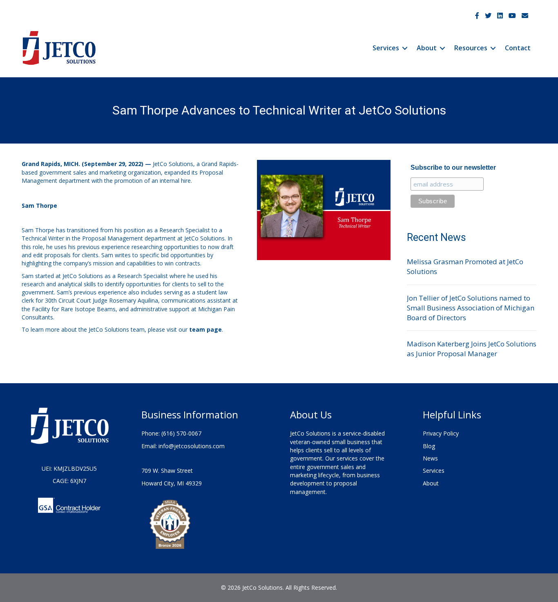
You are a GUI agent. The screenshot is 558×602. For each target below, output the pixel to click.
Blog (429, 446)
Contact (518, 47)
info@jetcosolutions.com (191, 446)
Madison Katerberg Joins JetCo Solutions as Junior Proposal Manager (471, 348)
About (427, 47)
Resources (470, 47)
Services (386, 47)
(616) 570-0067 (181, 433)
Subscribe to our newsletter (453, 167)
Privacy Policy (441, 433)
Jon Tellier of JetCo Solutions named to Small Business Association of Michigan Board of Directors (470, 307)
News (430, 458)
